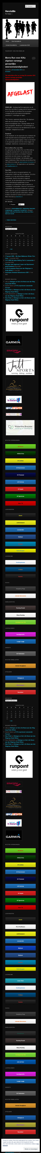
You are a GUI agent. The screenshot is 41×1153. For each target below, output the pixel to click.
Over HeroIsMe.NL (16, 41)
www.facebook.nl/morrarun (27, 162)
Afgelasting (26, 208)
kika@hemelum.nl (12, 166)
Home (7, 41)
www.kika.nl (19, 196)
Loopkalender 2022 (25, 45)
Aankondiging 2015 (17, 208)
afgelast (7, 212)
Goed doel (32, 208)
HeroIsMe (10, 11)
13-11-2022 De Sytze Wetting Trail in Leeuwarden (19, 260)
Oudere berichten (10, 220)
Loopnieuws (16, 210)
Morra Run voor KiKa (27, 212)
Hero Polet (8, 290)
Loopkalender (9, 210)
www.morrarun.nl (11, 164)
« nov (11, 249)
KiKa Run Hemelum (15, 212)
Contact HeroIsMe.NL (11, 45)
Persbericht (23, 210)
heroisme (7, 71)
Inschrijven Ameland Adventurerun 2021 (17, 272)
